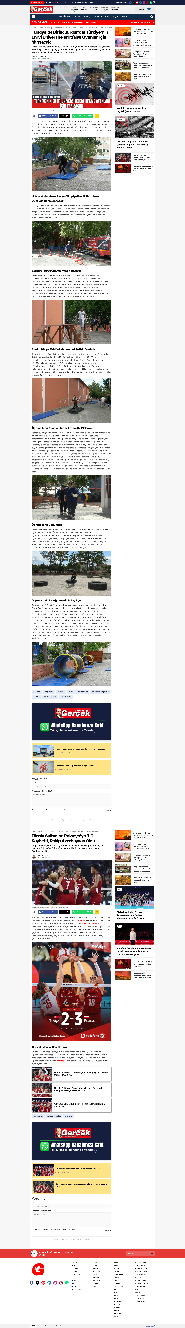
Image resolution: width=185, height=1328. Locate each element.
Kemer (116, 1295)
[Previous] (51, 22)
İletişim (137, 1292)
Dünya (95, 1274)
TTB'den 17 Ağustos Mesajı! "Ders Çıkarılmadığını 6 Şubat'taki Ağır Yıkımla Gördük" (133, 144)
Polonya (81, 920)
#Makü (71, 692)
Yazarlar (125, 2)
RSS (33, 1326)
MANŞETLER (49, 2)
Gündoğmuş (118, 1286)
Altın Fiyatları (140, 1277)
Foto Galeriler (140, 1265)
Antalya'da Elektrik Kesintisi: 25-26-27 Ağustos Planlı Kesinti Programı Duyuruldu (141, 42)
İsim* (34, 783)
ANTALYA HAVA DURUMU (85, 2)
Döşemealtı (118, 1274)
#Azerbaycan (38, 1116)
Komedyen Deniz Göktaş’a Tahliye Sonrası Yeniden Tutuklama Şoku (143, 168)
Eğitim (95, 1265)
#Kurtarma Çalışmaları (100, 692)
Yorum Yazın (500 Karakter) (42, 791)
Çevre (95, 1286)
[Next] (153, 22)
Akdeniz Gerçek (37, 28)
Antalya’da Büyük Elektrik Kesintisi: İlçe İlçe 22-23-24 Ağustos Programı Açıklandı (143, 31)
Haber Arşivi (139, 1298)
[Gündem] (134, 94)
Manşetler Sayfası (141, 1268)
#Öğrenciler (49, 692)
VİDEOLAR (60, 2)
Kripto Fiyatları (140, 1280)
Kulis (73, 1265)
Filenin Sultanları (89, 923)
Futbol (95, 1283)
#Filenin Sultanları (54, 1116)
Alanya (116, 1268)
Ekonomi (75, 1268)
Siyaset (75, 1271)
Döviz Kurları (140, 1274)
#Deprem (37, 692)
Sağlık (95, 1262)
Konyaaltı (117, 1301)
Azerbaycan (62, 1061)
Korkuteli (117, 1304)
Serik (116, 1316)
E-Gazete (119, 2)
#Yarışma (61, 692)
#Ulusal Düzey (65, 696)
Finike (116, 1280)
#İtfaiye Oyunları (50, 696)
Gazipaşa (117, 1283)
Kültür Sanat (76, 1289)
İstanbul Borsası (141, 1271)
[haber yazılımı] (150, 1326)
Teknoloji (96, 1280)
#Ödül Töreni (83, 692)
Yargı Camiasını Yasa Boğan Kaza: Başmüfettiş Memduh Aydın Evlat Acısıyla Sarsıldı (142, 65)
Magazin (96, 1277)
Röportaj (96, 1271)
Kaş (115, 1292)
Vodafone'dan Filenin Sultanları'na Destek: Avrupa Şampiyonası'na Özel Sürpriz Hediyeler (134, 951)
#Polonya (68, 1116)
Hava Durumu (140, 1286)
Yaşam (74, 1280)
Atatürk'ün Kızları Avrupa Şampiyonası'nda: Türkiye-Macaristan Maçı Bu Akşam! (130, 915)
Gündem (75, 1262)
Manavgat (118, 1310)
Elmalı (116, 1277)
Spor (46, 831)
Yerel (74, 1283)
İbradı (116, 1289)
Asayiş (95, 1268)
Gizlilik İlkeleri (140, 1295)
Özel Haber (76, 1274)
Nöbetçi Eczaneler (142, 1283)
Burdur (47, 28)
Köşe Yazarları (140, 1262)
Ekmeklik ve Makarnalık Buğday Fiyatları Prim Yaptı (142, 76)
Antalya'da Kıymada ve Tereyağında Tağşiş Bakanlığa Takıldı (141, 54)
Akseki (116, 1262)
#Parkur (37, 696)
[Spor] (134, 897)
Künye (137, 1289)
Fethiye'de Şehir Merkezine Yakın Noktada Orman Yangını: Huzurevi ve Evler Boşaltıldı (142, 975)
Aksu (116, 1265)
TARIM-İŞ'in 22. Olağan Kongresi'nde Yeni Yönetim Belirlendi (78, 22)
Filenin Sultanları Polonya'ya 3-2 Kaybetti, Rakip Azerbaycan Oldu (142, 157)
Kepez (116, 1298)
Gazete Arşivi (140, 1301)
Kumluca (117, 1307)
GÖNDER (108, 811)
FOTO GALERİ (71, 2)
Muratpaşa (118, 1313)
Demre (116, 1271)
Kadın (74, 1286)
